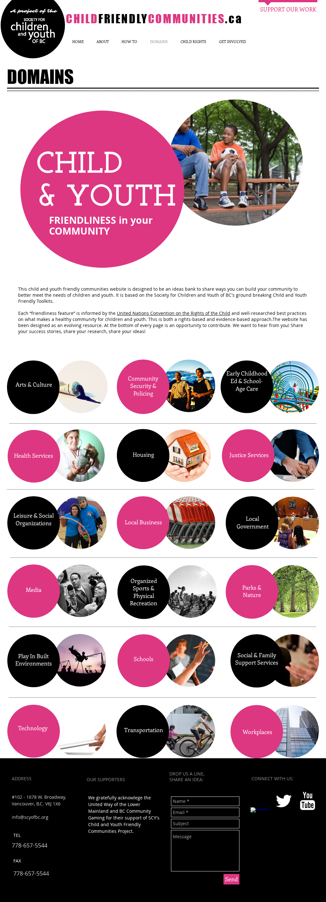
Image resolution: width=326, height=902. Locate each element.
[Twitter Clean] (283, 801)
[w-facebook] (260, 816)
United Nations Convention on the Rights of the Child (173, 313)
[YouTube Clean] (307, 801)
